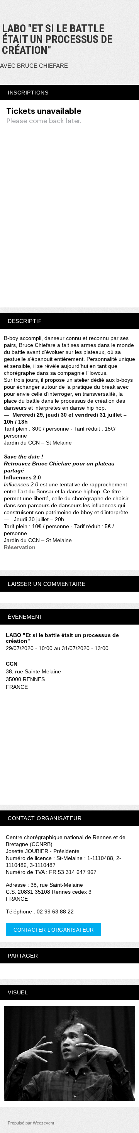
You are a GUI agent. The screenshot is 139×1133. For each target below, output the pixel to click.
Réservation (20, 547)
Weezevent (43, 1123)
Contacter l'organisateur (53, 930)
